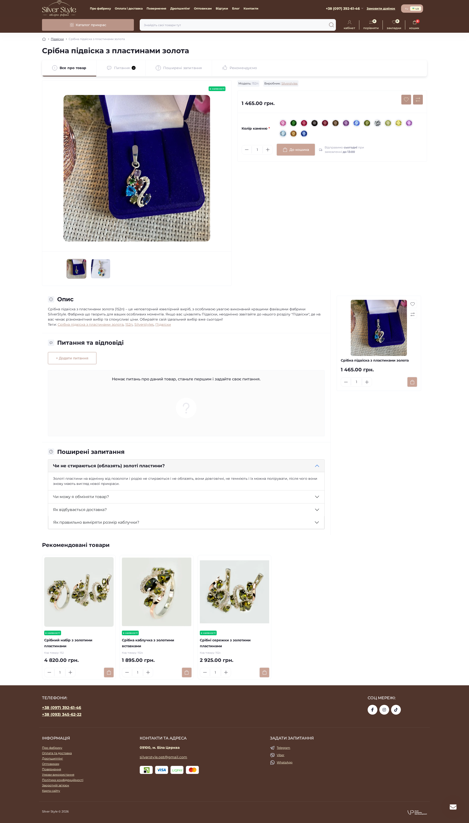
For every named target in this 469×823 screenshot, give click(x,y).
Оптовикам (203, 8)
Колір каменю (256, 128)
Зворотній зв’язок (55, 785)
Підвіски (57, 39)
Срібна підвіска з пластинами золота (91, 324)
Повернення (156, 8)
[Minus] (247, 149)
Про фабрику (100, 8)
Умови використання (58, 774)
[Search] (331, 25)
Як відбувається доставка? (80, 509)
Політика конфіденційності (62, 780)
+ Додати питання (72, 358)
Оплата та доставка (57, 753)
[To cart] (412, 382)
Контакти (251, 8)
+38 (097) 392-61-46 (61, 707)
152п (129, 324)
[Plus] (268, 149)
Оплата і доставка (129, 8)
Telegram (283, 748)
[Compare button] (418, 99)
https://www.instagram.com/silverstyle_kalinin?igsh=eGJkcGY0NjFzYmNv (384, 710)
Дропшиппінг (52, 758)
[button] (417, 812)
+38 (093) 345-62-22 (61, 714)
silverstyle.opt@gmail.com (163, 757)
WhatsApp (284, 762)
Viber (280, 755)
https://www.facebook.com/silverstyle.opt (372, 710)
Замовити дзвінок (381, 8)
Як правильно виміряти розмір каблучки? (96, 522)
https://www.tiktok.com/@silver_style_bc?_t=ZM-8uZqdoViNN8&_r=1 (396, 710)
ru (406, 8)
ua (417, 8)
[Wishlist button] (406, 99)
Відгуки (222, 8)
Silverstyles (289, 83)
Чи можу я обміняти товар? (81, 496)
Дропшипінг (180, 8)
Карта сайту (51, 790)
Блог (236, 8)
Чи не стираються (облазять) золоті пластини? (109, 466)
